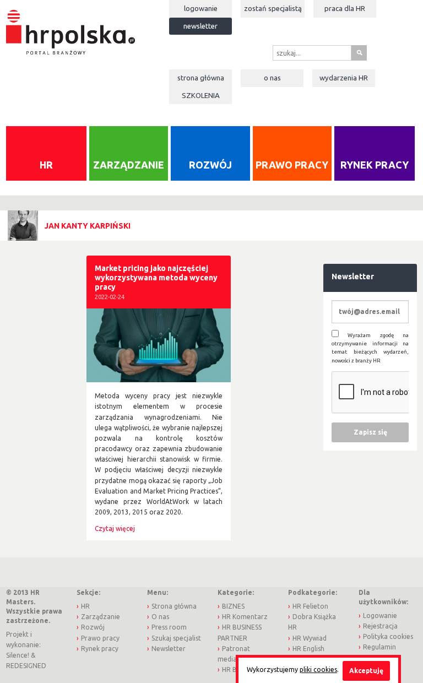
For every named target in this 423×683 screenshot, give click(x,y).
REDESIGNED (26, 665)
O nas (272, 78)
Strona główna (200, 78)
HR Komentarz (245, 616)
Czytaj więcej (115, 528)
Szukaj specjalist (176, 638)
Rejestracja (380, 626)
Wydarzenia (343, 78)
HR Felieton (310, 606)
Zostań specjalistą (273, 8)
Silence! (17, 655)
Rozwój (210, 164)
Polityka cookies (388, 636)
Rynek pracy (374, 164)
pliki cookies (318, 669)
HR (46, 164)
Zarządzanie (128, 164)
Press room (169, 627)
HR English (308, 648)
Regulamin (379, 647)
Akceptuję (366, 670)
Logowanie (201, 8)
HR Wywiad (309, 638)
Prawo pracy (292, 164)
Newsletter (200, 26)
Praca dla (344, 8)
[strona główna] (70, 26)
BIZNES (233, 606)
